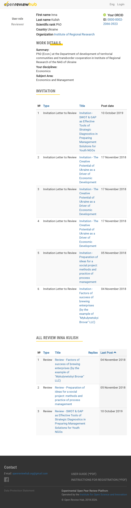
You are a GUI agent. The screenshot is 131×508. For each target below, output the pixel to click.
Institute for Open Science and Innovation (103, 494)
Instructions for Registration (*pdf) (99, 479)
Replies (93, 352)
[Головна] (21, 4)
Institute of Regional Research (74, 34)
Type (46, 106)
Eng (112, 4)
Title (82, 106)
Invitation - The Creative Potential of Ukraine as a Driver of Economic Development (88, 170)
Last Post (106, 352)
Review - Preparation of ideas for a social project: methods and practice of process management (70, 396)
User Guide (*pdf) (83, 474)
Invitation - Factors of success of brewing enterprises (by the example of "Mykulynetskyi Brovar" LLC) (88, 305)
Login (120, 4)
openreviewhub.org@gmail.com (30, 473)
